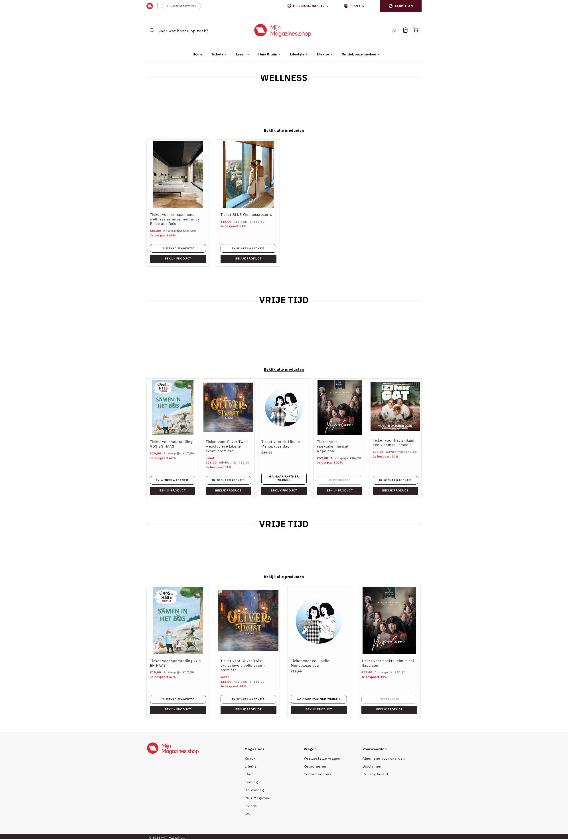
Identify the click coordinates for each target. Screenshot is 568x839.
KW (247, 813)
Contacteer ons (317, 774)
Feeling (251, 782)
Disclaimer (372, 766)
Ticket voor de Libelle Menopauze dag (280, 443)
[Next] (415, 651)
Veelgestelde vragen (322, 758)
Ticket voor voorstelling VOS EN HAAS (171, 443)
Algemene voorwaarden (384, 758)
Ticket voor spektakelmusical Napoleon (332, 446)
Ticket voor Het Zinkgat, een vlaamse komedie (394, 442)
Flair (249, 774)
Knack (250, 758)
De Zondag (254, 790)
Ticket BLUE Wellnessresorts (246, 214)
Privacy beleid (375, 774)
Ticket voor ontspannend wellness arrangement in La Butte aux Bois (175, 219)
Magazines (254, 749)
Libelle (251, 766)
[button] (401, 6)
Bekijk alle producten (284, 130)
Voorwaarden (375, 749)
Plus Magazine (257, 798)
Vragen (310, 749)
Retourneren (315, 766)
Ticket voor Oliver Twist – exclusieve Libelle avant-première (227, 446)
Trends (251, 806)
